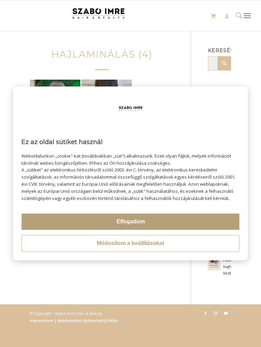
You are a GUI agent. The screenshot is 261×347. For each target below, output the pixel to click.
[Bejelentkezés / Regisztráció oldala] (226, 17)
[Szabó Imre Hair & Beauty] (130, 15)
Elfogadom (131, 222)
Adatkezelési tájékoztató (80, 320)
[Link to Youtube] (226, 313)
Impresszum (42, 320)
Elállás (112, 320)
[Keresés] (239, 16)
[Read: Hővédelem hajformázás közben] (214, 264)
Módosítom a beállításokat (130, 243)
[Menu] (247, 15)
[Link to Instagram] (216, 313)
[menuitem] (226, 17)
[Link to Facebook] (206, 313)
